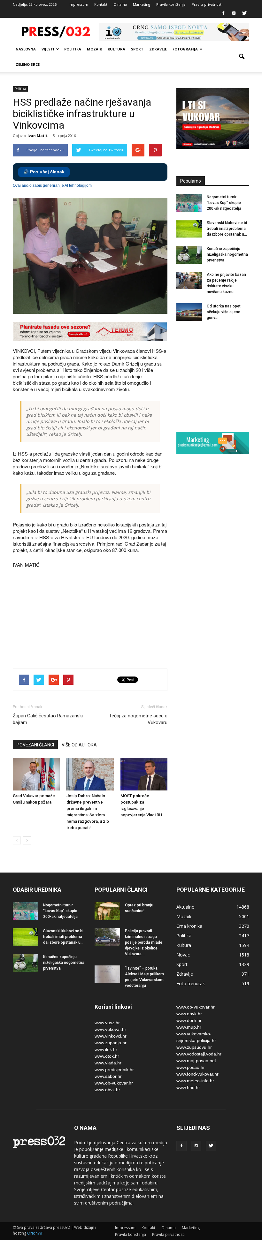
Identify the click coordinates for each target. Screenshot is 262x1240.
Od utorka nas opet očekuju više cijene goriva (224, 312)
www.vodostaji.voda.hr (198, 1053)
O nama (120, 4)
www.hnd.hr (188, 1087)
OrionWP (35, 1233)
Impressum (78, 4)
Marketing (141, 4)
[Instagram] (234, 13)
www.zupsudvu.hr (194, 1047)
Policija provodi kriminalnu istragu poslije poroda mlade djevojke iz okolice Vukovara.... (143, 942)
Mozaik (94, 49)
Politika (72, 49)
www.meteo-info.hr (195, 1080)
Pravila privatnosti (207, 4)
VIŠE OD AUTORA (79, 744)
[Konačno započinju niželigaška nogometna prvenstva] (189, 255)
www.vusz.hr (107, 1022)
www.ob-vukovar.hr (114, 1082)
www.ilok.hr (106, 1049)
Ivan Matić (37, 135)
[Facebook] (223, 13)
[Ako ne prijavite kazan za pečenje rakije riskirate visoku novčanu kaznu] (189, 280)
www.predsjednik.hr (114, 1069)
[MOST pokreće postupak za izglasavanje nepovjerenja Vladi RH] (143, 774)
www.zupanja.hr (111, 1042)
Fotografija (185, 49)
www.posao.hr (190, 1067)
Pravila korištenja (171, 4)
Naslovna (26, 49)
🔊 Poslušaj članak (44, 172)
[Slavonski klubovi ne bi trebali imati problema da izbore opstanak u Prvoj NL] (189, 229)
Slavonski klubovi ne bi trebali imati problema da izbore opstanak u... (227, 229)
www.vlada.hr (108, 1062)
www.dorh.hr (189, 1020)
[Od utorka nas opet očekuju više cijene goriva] (189, 312)
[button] (241, 56)
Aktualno (185, 907)
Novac (183, 955)
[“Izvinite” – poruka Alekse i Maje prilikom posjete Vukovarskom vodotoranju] (107, 974)
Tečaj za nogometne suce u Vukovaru (138, 719)
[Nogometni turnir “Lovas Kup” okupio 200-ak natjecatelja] (189, 203)
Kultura (116, 49)
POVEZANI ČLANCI (35, 744)
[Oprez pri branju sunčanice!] (107, 911)
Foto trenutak (190, 983)
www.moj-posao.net (196, 1060)
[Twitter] (244, 13)
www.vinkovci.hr (111, 1036)
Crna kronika (189, 926)
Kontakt (100, 4)
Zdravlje (158, 49)
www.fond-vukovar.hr (197, 1074)
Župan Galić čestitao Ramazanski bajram (48, 719)
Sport (137, 49)
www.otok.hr (107, 1056)
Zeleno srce (28, 64)
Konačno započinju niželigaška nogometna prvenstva (227, 254)
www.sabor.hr (108, 1076)
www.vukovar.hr (110, 1029)
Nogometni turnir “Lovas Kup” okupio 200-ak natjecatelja (224, 203)
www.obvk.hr (107, 1089)
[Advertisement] (129, 641)
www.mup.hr (188, 1027)
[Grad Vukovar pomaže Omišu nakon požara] (36, 774)
